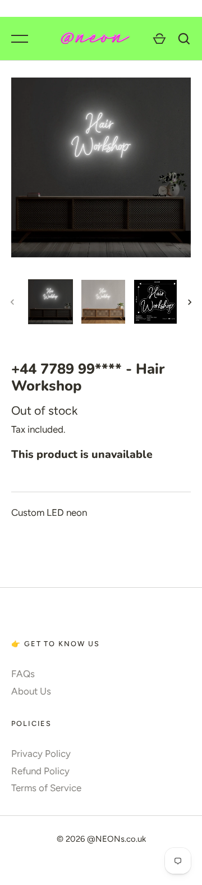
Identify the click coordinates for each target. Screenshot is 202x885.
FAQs (23, 673)
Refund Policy (40, 771)
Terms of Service (46, 787)
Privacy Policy (41, 753)
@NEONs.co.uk (116, 839)
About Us (31, 691)
